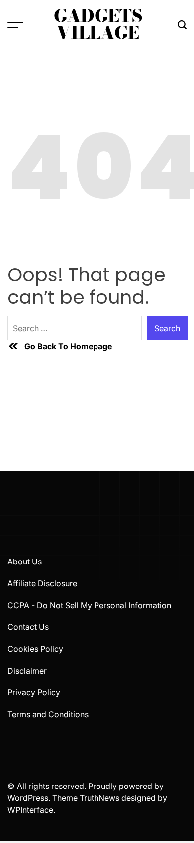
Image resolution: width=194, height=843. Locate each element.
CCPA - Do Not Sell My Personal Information (89, 605)
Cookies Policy (35, 649)
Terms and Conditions (48, 714)
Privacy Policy (33, 692)
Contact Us (28, 627)
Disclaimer (27, 670)
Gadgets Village (98, 24)
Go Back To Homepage (68, 346)
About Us (24, 561)
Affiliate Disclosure (42, 583)
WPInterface (30, 810)
